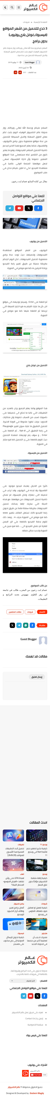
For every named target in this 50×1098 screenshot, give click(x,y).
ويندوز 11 (43, 844)
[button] (32, 625)
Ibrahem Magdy (37, 1093)
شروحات (26, 22)
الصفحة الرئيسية (40, 22)
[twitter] (29, 208)
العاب (22, 874)
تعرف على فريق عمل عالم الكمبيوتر (27, 1012)
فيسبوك (21, 933)
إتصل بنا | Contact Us (34, 1018)
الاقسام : (43, 981)
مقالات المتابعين (15, 612)
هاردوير (44, 933)
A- (15, 72)
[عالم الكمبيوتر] (35, 7)
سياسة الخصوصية (35, 1025)
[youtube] (19, 208)
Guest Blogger (30, 62)
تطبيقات (21, 844)
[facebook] (38, 208)
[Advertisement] (25, 104)
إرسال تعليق (37, 677)
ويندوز (44, 874)
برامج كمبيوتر (19, 903)
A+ (20, 72)
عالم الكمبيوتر (14, 1087)
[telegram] (10, 208)
